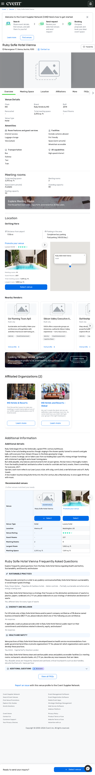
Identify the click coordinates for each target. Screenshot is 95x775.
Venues (11, 9)
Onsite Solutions (9, 706)
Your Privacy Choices (10, 722)
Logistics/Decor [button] (49, 339)
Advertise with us (54, 722)
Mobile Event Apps (54, 700)
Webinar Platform (54, 709)
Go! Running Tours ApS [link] (19, 318)
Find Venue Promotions (11, 700)
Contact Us (7, 716)
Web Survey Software (56, 706)
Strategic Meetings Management (60, 703)
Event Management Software (58, 694)
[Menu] (2, 3)
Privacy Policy (53, 713)
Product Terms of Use (56, 716)
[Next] (92, 92)
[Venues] (90, 3)
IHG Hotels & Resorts (17, 403)
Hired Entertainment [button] (23, 336)
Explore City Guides (10, 703)
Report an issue (22, 685)
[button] (47, 70)
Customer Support (9, 719)
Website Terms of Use (56, 719)
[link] (21, 309)
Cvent (4, 9)
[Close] (87, 17)
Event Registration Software (58, 697)
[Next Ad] (45, 245)
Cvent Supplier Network (11, 694)
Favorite (89, 47)
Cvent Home (7, 713)
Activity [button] (11, 336)
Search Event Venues (10, 697)
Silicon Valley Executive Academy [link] (57, 318)
